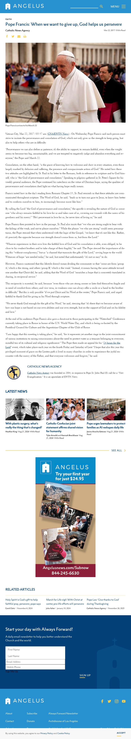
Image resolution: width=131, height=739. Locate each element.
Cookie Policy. (63, 733)
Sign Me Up (11, 671)
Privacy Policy (46, 733)
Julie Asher (50, 608)
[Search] (101, 6)
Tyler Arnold (51, 435)
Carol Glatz (10, 608)
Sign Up (85, 675)
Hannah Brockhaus (69, 435)
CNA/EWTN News (58, 134)
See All (117, 450)
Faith (8, 19)
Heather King (11, 431)
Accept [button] (121, 733)
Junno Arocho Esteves (96, 431)
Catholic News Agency (17, 30)
